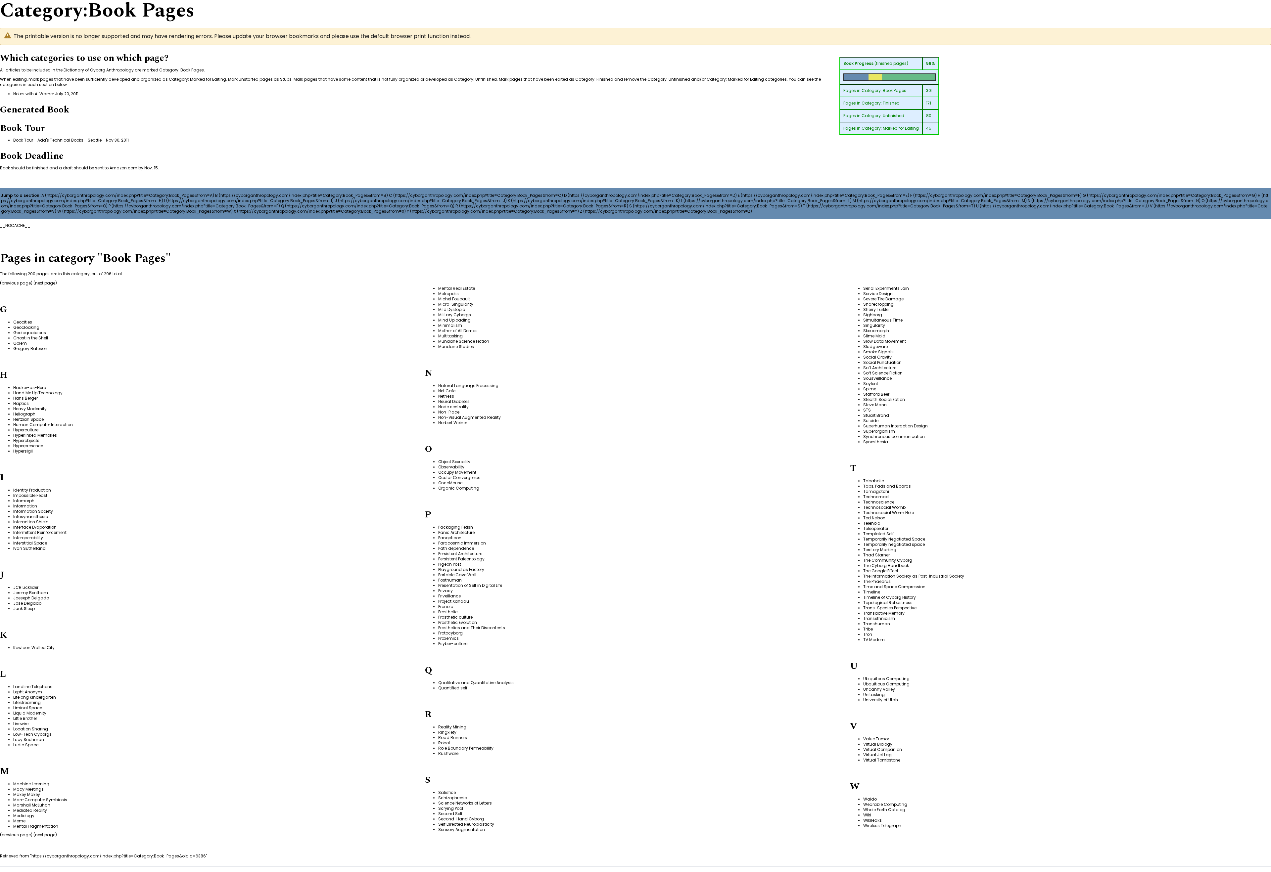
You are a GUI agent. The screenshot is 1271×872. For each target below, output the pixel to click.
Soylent (870, 383)
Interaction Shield (31, 522)
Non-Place (448, 412)
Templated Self (878, 534)
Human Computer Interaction (43, 424)
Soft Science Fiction (883, 373)
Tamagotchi (876, 491)
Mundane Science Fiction (463, 341)
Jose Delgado (27, 603)
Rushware (448, 753)
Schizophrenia (452, 798)
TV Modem (874, 639)
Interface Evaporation (35, 527)
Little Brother (25, 718)
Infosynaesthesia (30, 516)
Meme (19, 821)
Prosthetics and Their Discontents (471, 628)
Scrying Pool (450, 808)
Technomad (876, 497)
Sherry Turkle (875, 309)
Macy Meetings (28, 789)
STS (867, 410)
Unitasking (874, 694)
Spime (869, 389)
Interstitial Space (30, 543)
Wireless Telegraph (882, 825)
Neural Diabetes (454, 401)
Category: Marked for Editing (890, 128)
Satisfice (447, 792)
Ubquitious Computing (886, 684)
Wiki (867, 815)
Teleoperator (875, 528)
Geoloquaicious (29, 332)
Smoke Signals (878, 352)
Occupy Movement (457, 472)
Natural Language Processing (468, 385)
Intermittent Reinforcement (40, 532)
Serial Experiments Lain (886, 288)
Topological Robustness (888, 602)
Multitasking (450, 336)
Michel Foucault (454, 299)
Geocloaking (26, 327)
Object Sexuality (454, 461)
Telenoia (871, 523)
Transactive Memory (884, 613)
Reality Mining (452, 727)
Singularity (874, 325)
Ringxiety (447, 732)
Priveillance (449, 596)
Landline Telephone (32, 686)
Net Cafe (446, 391)
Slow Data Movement (884, 341)
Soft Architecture (879, 368)
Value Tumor (876, 739)
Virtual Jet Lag (877, 755)
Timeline (871, 592)
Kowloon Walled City (34, 647)
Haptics (21, 403)
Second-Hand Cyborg (461, 819)
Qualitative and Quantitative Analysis (476, 682)
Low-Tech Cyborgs (32, 734)
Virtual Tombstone (881, 760)
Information (25, 506)
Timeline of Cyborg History (889, 597)
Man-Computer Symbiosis (40, 800)
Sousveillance (877, 378)
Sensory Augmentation (461, 829)
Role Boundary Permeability (466, 748)
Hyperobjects (26, 440)
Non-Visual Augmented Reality (469, 417)
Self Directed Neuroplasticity (466, 824)
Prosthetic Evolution (457, 622)
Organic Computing (458, 488)
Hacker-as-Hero (29, 387)
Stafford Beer (876, 394)
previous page (16, 283)
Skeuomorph (876, 330)
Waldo (870, 799)
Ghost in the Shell (30, 338)
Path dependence (456, 548)
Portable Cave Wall (457, 575)
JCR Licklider (25, 587)
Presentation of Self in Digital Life (470, 585)
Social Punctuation (882, 362)
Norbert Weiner (452, 422)
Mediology (23, 815)
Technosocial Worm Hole (888, 512)
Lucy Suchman (28, 739)
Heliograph (24, 414)
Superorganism (879, 431)
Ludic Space (25, 745)
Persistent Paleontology (461, 559)
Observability (451, 467)
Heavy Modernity (30, 409)
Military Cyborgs (454, 315)
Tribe (868, 629)
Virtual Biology (877, 744)
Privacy (445, 590)
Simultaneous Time (883, 320)
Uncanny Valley (879, 689)
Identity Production (32, 490)
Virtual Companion (882, 749)
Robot (444, 743)
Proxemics (448, 638)
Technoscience (878, 502)
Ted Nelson (874, 518)
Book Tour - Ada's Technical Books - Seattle (57, 140)
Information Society (33, 511)
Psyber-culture (452, 643)
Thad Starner (876, 555)
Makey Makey (26, 794)
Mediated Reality (30, 810)
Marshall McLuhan (31, 805)
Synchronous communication (894, 436)
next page (45, 283)
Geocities (22, 322)
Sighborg (872, 315)
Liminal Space (27, 708)
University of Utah (880, 700)
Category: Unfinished (883, 115)
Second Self (450, 813)
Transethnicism (879, 618)
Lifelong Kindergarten (34, 697)
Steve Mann (875, 405)
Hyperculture (25, 430)
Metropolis (448, 293)
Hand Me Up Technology (38, 393)
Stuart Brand (876, 415)
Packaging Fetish (455, 527)
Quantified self (452, 688)
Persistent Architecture (460, 553)
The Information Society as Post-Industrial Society (913, 576)
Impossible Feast (30, 495)
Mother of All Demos (458, 330)
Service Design (878, 293)
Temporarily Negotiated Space (894, 539)
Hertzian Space (28, 419)
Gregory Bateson (30, 348)
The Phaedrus (877, 581)
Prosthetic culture (455, 617)
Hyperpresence (28, 446)
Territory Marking (879, 549)
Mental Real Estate (456, 288)
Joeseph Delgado (31, 598)
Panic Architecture (456, 532)
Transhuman (876, 624)
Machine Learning (31, 784)
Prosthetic (448, 612)
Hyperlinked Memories (35, 435)
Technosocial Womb (884, 507)
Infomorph (23, 500)
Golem (20, 343)
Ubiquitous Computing (886, 678)
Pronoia (445, 606)
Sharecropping (878, 304)
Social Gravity (877, 357)
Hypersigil (23, 451)
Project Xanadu (453, 601)
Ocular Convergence (459, 477)
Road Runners (452, 737)
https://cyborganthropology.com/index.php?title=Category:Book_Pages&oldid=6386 (118, 856)
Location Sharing (30, 729)
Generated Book (34, 110)
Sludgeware (875, 346)
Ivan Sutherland (29, 548)
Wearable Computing (885, 804)
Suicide (870, 420)
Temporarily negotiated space (894, 544)
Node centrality (453, 407)
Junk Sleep (24, 608)
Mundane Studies (456, 346)
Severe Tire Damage (883, 299)
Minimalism (450, 325)
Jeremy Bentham (30, 592)
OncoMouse (450, 483)
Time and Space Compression (894, 586)
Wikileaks (872, 820)
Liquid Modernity (29, 713)
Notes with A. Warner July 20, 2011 (45, 94)
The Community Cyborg (887, 560)
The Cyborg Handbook (886, 565)
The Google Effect (880, 571)
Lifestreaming (27, 702)
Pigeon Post (449, 564)
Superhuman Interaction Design (895, 426)
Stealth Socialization (884, 399)
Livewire (20, 723)
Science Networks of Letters (465, 803)
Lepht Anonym (27, 692)
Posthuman (450, 580)
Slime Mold (874, 336)
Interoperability (28, 538)
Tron (867, 634)
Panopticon (449, 538)
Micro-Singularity (455, 304)
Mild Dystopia (451, 309)
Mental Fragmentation (35, 826)
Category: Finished (881, 103)
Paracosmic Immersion (462, 543)
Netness (446, 396)
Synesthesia (875, 442)
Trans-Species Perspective (890, 608)
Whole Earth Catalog (884, 809)
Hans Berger (25, 398)
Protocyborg (450, 633)
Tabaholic (873, 481)
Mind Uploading (454, 320)
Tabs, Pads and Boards (887, 486)
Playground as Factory (461, 569)
